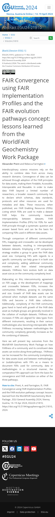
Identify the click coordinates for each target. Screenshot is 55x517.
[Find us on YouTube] (34, 449)
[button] (31, 38)
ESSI (13, 34)
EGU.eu (44, 512)
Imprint (10, 512)
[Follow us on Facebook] (12, 449)
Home (5, 34)
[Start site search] (51, 38)
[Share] (50, 416)
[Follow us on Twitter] (5, 449)
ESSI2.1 (8, 38)
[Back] (5, 50)
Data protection (27, 512)
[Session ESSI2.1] (17, 50)
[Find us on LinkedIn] (19, 449)
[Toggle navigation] (49, 7)
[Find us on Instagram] (26, 449)
